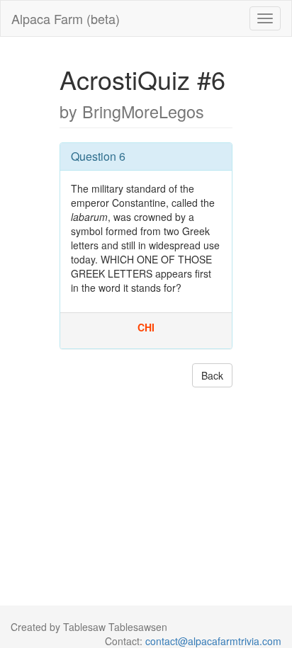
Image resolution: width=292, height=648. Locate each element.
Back (212, 375)
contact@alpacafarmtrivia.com (213, 641)
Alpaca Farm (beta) (65, 18)
